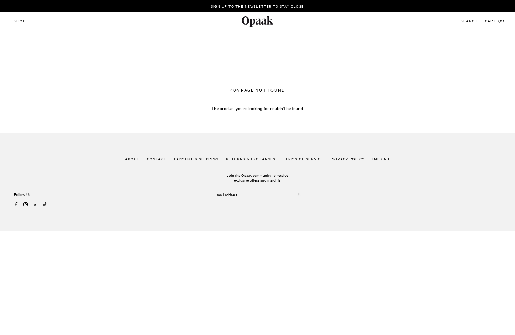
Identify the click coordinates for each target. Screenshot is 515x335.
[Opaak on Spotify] (35, 204)
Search (469, 20)
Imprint (381, 159)
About (132, 159)
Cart (494, 20)
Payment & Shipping (196, 159)
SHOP (20, 20)
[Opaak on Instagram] (25, 204)
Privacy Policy (348, 159)
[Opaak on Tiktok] (45, 204)
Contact (156, 159)
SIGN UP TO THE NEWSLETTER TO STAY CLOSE (257, 6)
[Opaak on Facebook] (16, 204)
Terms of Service (303, 159)
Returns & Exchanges (250, 159)
